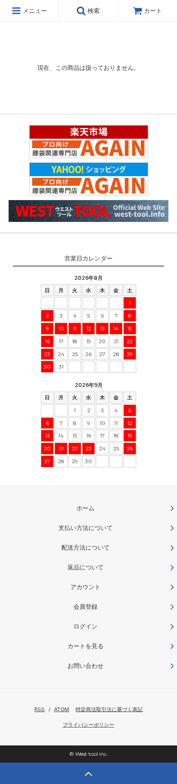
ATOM (61, 709)
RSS (39, 709)
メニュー (34, 10)
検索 (93, 10)
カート (153, 10)
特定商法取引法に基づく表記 (109, 709)
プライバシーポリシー (88, 724)
